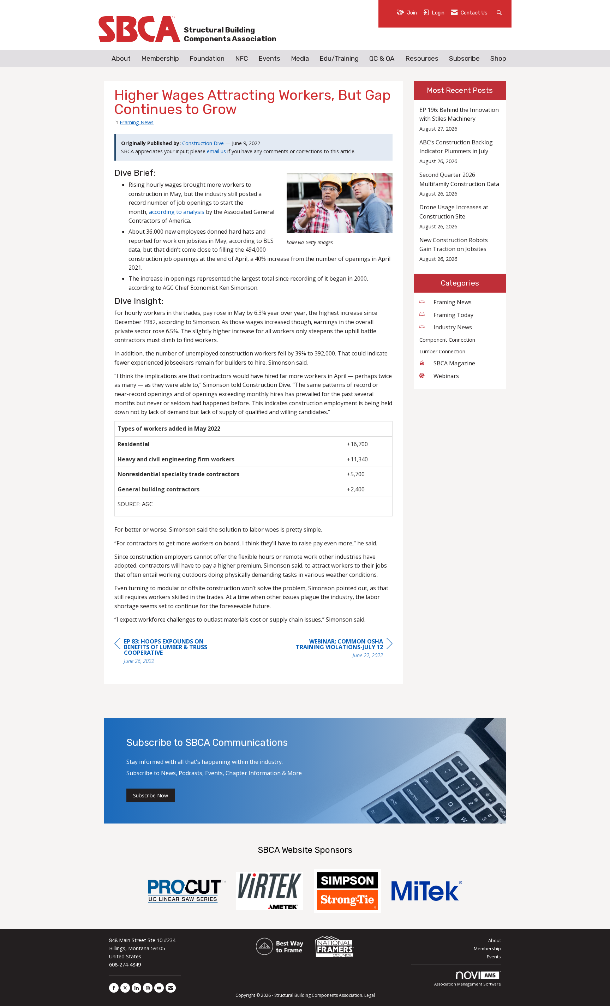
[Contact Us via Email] (171, 988)
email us (216, 151)
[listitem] (460, 119)
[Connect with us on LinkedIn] (136, 988)
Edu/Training (339, 58)
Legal (369, 995)
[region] (340, 649)
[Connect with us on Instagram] (147, 988)
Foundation (207, 58)
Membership (160, 58)
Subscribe (464, 58)
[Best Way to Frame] (280, 947)
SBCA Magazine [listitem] (454, 363)
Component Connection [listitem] (447, 339)
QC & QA (382, 58)
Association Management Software (467, 984)
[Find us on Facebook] (114, 988)
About (121, 58)
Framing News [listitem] (452, 302)
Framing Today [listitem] (453, 315)
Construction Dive (203, 143)
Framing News (137, 122)
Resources (421, 58)
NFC (241, 58)
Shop (498, 58)
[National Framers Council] (334, 947)
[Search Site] (500, 12)
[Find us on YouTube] (159, 988)
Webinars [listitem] (446, 376)
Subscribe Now (150, 795)
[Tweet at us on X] (125, 988)
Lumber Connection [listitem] (442, 351)
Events (269, 58)
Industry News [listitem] (452, 327)
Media (300, 58)
